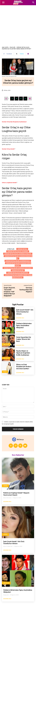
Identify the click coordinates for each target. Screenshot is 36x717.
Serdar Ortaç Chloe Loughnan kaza (18, 261)
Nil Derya (20, 439)
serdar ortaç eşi (17, 270)
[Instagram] (15, 446)
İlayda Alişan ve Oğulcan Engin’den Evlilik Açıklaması (23, 353)
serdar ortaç (22, 249)
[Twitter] (16, 98)
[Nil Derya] (14, 439)
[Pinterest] (21, 98)
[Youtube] (25, 446)
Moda (5, 372)
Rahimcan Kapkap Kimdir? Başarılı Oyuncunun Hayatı (16, 494)
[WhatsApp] (25, 98)
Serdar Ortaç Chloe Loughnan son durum (17, 268)
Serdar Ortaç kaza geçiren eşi (18, 272)
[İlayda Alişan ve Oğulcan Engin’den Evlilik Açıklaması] (8, 354)
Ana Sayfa (5, 47)
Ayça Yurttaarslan (7, 546)
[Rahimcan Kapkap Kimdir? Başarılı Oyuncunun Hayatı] (18, 473)
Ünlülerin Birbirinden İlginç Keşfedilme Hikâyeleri (24, 325)
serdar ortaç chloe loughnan (18, 251)
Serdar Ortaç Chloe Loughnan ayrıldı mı (18, 253)
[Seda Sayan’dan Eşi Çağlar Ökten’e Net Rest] (8, 341)
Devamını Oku (20, 317)
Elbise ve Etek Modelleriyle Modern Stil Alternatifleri (23, 366)
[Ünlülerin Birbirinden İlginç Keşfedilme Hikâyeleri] (8, 327)
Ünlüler (12, 47)
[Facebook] (12, 98)
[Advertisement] (18, 24)
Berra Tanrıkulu (7, 497)
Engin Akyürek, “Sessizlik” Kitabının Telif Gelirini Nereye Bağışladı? (9, 292)
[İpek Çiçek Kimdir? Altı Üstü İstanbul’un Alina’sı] (8, 313)
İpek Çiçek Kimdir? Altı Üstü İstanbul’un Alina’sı (24, 312)
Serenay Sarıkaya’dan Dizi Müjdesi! (25, 290)
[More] (28, 54)
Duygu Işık (6, 594)
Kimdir (5, 317)
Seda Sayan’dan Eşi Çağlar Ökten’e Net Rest (23, 339)
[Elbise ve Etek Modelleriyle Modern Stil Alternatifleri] (8, 368)
